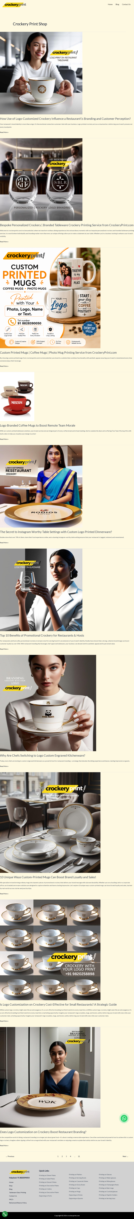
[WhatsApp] (124, 1118)
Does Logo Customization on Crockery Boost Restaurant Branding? (43, 1132)
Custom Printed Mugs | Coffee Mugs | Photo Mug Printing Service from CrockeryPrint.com (58, 352)
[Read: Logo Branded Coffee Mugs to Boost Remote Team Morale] (17, 396)
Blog (117, 4)
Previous (10, 1156)
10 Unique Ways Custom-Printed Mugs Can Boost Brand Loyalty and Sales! (48, 877)
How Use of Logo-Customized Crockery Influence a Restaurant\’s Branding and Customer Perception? (65, 118)
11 (79, 1156)
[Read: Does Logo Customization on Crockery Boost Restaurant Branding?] (50, 1077)
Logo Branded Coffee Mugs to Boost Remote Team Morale (37, 425)
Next (125, 1156)
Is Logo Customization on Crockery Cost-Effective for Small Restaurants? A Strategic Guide (58, 1004)
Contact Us (126, 4)
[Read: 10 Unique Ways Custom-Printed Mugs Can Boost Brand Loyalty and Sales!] (50, 822)
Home (110, 4)
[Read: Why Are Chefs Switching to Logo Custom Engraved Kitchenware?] (48, 703)
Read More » (4, 132)
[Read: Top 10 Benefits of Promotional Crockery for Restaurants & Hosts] (41, 590)
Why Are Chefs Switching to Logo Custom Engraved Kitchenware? (42, 755)
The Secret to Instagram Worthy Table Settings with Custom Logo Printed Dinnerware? (56, 532)
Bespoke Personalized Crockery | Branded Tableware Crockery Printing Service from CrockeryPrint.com (67, 225)
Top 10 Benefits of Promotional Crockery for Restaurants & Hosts (42, 635)
